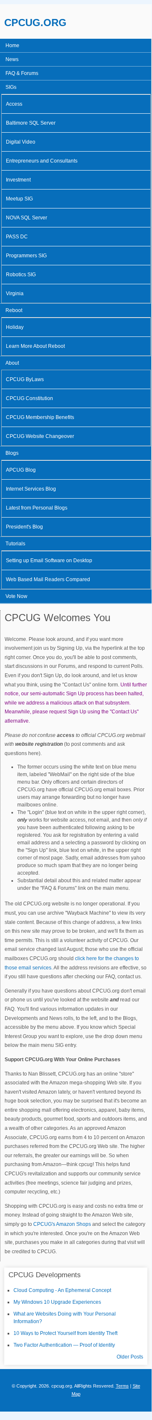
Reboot (13, 310)
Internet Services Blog (31, 489)
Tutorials (15, 544)
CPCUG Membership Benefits (40, 417)
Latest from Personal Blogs (36, 508)
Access (14, 104)
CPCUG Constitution (29, 398)
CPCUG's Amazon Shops (62, 1224)
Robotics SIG (21, 275)
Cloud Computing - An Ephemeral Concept (62, 1290)
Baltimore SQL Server (31, 123)
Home (12, 45)
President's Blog (24, 527)
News (12, 59)
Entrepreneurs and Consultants (41, 161)
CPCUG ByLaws (25, 379)
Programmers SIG (26, 256)
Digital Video (20, 142)
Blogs (12, 453)
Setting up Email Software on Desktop (49, 560)
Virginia (15, 293)
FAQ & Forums (21, 73)
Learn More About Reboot (35, 346)
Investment (18, 180)
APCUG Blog (21, 470)
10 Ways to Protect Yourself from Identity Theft (65, 1333)
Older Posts (130, 1357)
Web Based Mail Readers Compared (48, 579)
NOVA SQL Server (26, 218)
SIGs (10, 87)
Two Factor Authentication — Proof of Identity (64, 1345)
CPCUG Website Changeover (40, 436)
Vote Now (16, 596)
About (12, 363)
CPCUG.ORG (35, 22)
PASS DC (17, 237)
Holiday (15, 327)
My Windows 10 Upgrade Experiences (57, 1302)
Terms (122, 1385)
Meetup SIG (19, 199)
